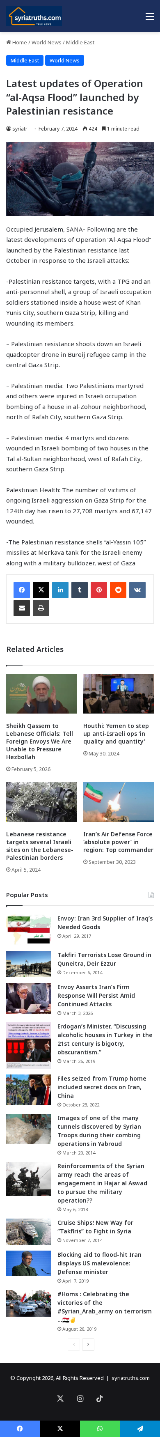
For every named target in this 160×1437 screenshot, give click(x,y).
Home (19, 42)
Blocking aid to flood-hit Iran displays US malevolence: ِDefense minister (99, 1263)
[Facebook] (22, 590)
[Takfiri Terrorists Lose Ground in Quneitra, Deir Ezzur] (28, 964)
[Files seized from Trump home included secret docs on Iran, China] (28, 1089)
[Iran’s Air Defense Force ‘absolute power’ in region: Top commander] (118, 802)
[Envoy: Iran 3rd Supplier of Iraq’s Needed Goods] (28, 929)
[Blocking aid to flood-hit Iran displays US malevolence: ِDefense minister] (28, 1263)
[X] (41, 590)
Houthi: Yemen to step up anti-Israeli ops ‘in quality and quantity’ (116, 733)
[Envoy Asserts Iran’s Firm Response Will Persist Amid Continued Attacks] (28, 998)
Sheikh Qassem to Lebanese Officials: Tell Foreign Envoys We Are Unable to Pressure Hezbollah (39, 741)
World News (47, 42)
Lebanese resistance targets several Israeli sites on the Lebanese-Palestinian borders (39, 845)
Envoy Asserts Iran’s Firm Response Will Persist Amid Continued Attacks (96, 995)
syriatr (19, 128)
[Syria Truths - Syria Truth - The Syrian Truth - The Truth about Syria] (34, 16)
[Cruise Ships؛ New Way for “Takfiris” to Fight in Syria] (28, 1232)
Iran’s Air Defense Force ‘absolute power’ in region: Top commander (118, 842)
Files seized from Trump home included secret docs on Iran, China (101, 1087)
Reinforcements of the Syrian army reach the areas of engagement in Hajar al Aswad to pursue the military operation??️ (102, 1183)
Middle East (80, 42)
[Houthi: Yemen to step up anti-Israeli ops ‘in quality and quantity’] (118, 694)
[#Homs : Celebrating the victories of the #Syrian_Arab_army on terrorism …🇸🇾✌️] (28, 1303)
